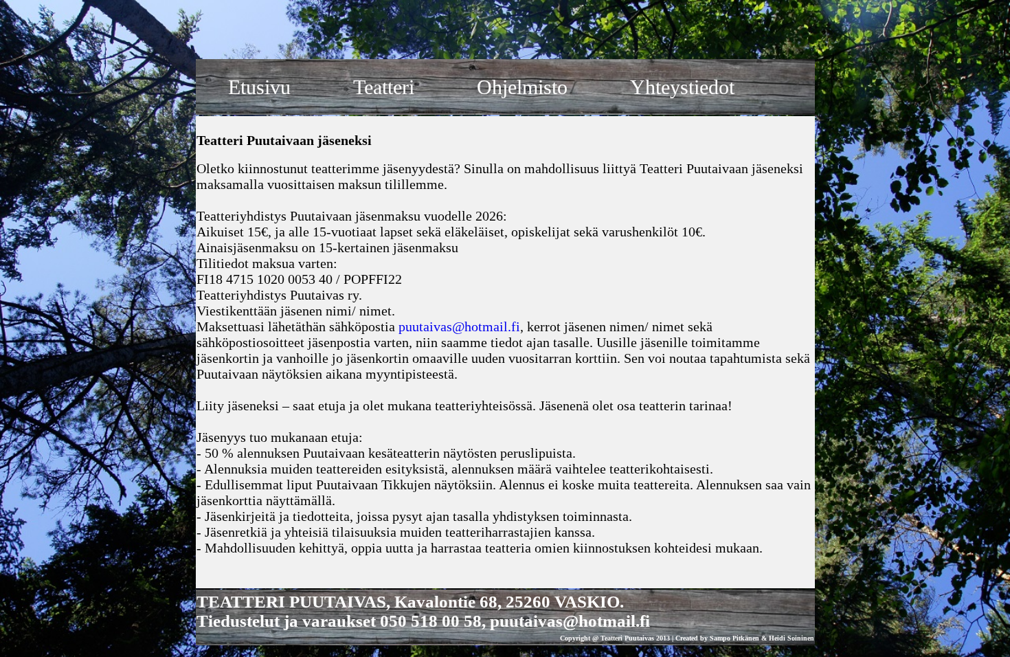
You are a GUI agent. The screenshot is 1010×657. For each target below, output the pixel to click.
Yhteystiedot (682, 87)
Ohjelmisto (522, 87)
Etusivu (259, 87)
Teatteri (383, 87)
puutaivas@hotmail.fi (459, 326)
